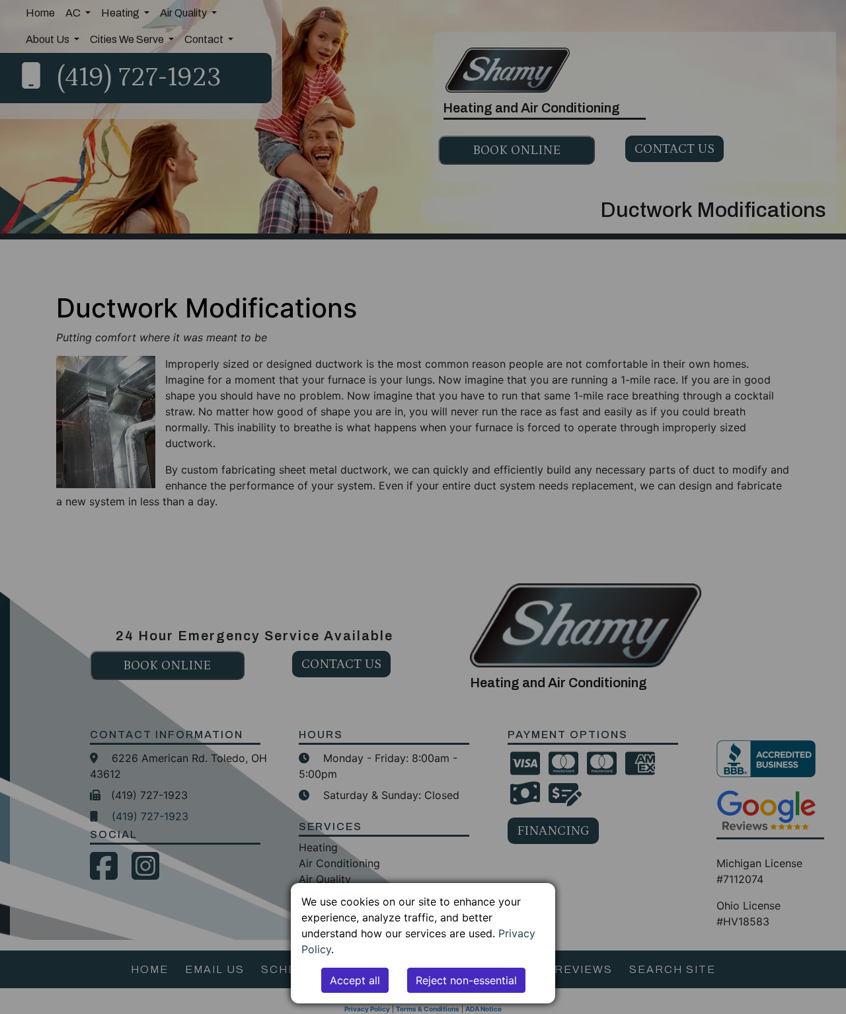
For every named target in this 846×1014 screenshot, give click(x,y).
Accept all (355, 980)
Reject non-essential (466, 980)
